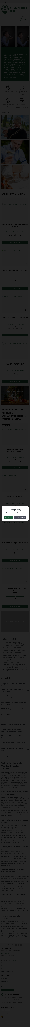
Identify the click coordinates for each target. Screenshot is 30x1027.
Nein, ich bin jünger (20, 517)
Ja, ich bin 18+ (8, 517)
